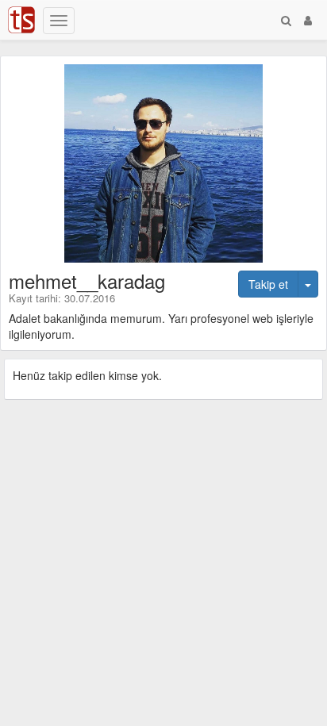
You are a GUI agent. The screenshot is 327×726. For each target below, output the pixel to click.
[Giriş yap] (308, 20)
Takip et (268, 284)
